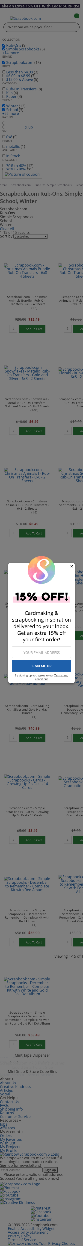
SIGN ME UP (41, 666)
